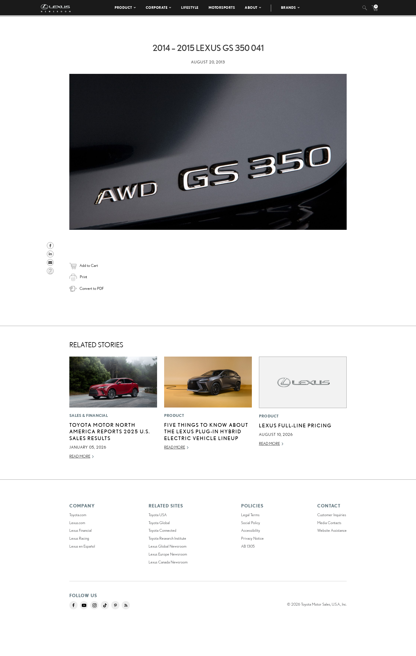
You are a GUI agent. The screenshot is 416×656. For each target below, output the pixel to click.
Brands (288, 7)
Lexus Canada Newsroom (168, 562)
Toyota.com (77, 515)
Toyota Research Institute (167, 538)
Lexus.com (77, 522)
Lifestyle (190, 7)
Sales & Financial (88, 415)
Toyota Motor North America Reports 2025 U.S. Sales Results (109, 431)
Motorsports (222, 7)
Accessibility (250, 530)
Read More (79, 456)
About (251, 7)
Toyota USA (158, 515)
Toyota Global (159, 522)
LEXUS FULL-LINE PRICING (295, 425)
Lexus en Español (82, 546)
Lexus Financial (80, 530)
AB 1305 (248, 546)
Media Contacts (329, 522)
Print (83, 277)
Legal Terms (250, 515)
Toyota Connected (162, 530)
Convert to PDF (92, 288)
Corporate (157, 7)
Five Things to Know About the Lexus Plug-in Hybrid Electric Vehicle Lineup (206, 431)
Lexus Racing (79, 538)
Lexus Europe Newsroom (168, 554)
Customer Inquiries (331, 515)
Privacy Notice (252, 538)
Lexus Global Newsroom (167, 546)
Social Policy (250, 522)
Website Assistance (332, 530)
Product (123, 7)
